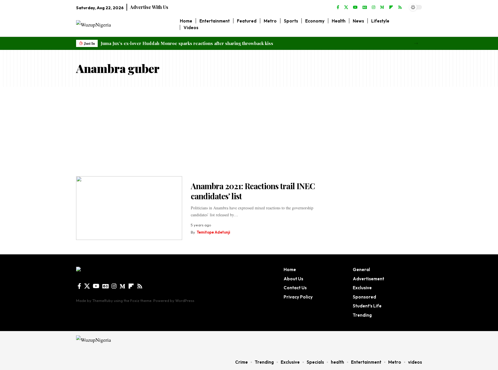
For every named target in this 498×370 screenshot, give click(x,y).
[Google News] (364, 7)
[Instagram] (373, 7)
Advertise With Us (149, 7)
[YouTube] (355, 7)
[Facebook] (338, 7)
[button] (416, 43)
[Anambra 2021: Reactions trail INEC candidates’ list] (129, 208)
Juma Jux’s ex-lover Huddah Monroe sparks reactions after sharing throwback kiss (187, 43)
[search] (417, 24)
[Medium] (382, 7)
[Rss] (400, 7)
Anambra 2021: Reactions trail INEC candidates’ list (253, 191)
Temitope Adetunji (213, 232)
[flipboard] (391, 7)
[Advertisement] (249, 130)
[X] (346, 7)
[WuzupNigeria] (112, 342)
